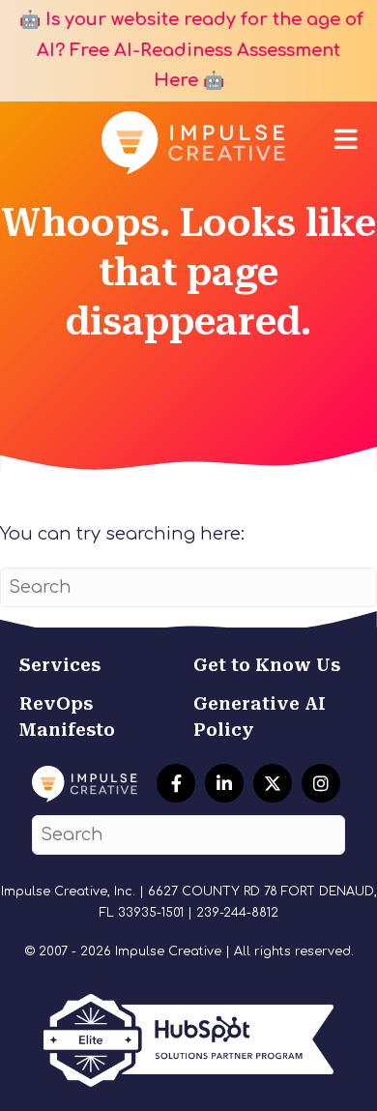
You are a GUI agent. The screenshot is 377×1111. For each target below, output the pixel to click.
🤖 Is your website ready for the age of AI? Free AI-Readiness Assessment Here (188, 50)
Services (60, 665)
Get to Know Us (266, 665)
